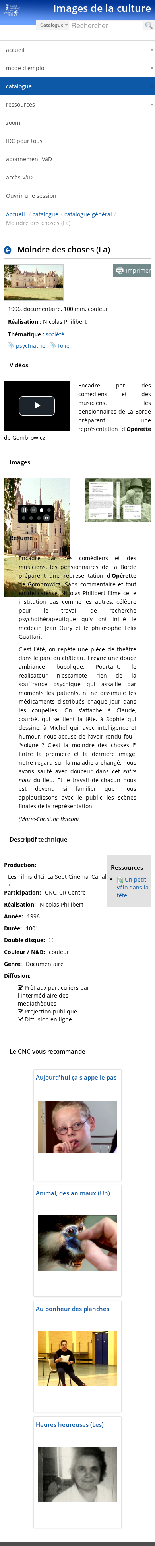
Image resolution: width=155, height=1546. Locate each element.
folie (64, 345)
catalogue (45, 214)
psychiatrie (30, 345)
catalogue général (88, 214)
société (55, 334)
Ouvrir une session (31, 195)
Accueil (15, 214)
